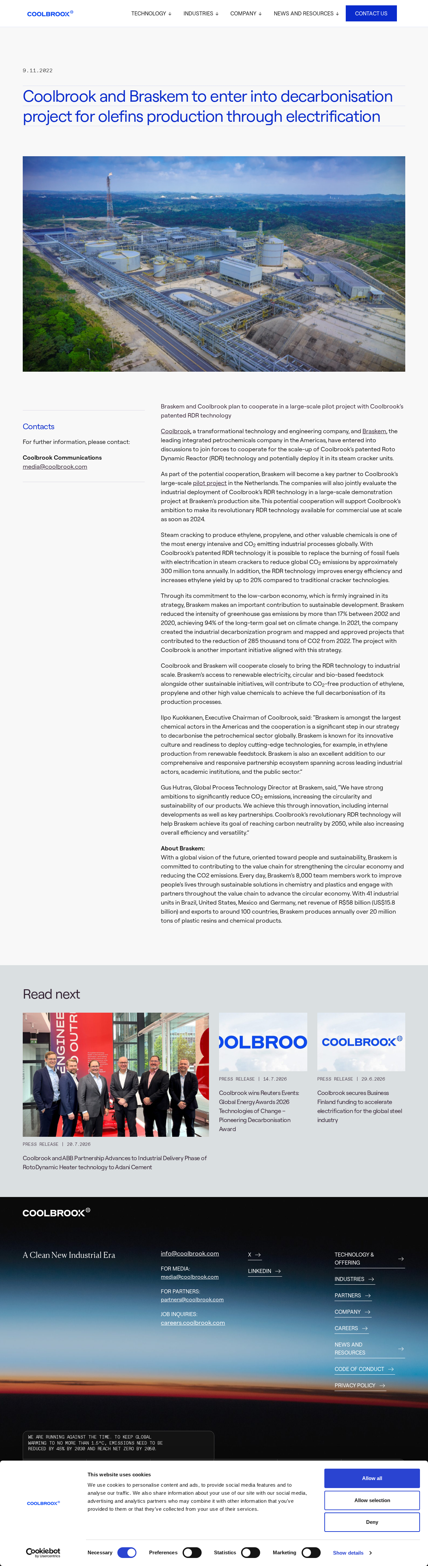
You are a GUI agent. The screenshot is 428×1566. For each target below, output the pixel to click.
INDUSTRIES (349, 1279)
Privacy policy (355, 1385)
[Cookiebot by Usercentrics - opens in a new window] (43, 1553)
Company (243, 13)
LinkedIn (259, 1271)
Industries (198, 13)
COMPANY (348, 1311)
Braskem (374, 431)
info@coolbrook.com (190, 1253)
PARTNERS (348, 1295)
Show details (348, 1553)
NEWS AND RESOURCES (350, 1348)
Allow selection (372, 1500)
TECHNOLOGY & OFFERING (354, 1258)
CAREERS (346, 1328)
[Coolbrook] (50, 13)
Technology (148, 13)
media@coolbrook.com (55, 466)
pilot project (210, 483)
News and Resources (304, 13)
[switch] (192, 1552)
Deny (372, 1522)
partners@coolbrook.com (192, 1299)
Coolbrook (175, 431)
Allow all (372, 1478)
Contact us (371, 13)
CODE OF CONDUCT (359, 1369)
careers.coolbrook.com (193, 1322)
